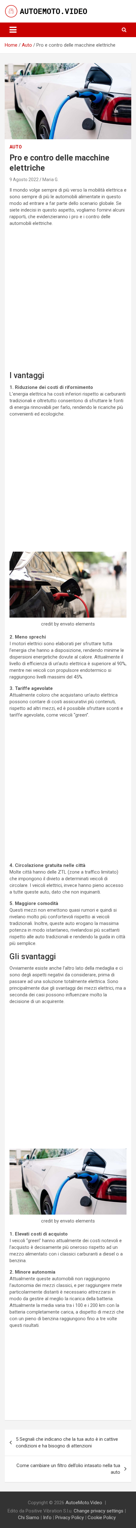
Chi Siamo (28, 1517)
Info (47, 1517)
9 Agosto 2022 (24, 179)
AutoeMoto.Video (83, 1502)
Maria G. (50, 179)
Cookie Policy (102, 1517)
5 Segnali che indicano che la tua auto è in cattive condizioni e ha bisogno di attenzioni (67, 1442)
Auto (15, 146)
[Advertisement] (68, 300)
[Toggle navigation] (13, 30)
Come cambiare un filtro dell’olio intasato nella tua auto (68, 1469)
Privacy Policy (69, 1517)
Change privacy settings (98, 1511)
